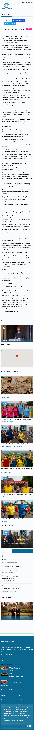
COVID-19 (4, 627)
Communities (25, 627)
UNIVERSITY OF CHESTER (7, 421)
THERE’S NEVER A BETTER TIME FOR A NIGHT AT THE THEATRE (16, 676)
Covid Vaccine (5, 631)
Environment (21, 32)
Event (4, 403)
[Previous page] (2, 539)
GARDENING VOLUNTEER (7, 395)
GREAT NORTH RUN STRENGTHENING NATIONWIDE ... (15, 518)
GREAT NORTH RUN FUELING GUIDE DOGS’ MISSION (14, 443)
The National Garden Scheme (9, 618)
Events (3, 695)
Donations (4, 700)
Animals (20, 695)
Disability (9, 570)
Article (10, 673)
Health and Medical (15, 589)
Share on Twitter (11, 23)
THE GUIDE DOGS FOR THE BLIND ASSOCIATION (12, 446)
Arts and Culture (6, 32)
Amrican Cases (17, 627)
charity (29, 28)
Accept (17, 726)
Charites (10, 627)
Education (14, 32)
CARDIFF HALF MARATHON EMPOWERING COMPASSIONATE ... (17, 494)
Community (4, 570)
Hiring (16, 631)
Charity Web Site (27, 314)
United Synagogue (5, 397)
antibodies (22, 631)
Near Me (30, 2)
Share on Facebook (19, 20)
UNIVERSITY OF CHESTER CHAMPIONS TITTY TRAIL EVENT (16, 419)
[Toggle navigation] (30, 7)
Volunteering (6, 379)
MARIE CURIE (4, 496)
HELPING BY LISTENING (15, 668)
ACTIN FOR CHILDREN (6, 472)
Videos (11, 631)
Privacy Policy (23, 713)
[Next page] (32, 539)
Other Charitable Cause (7, 561)
